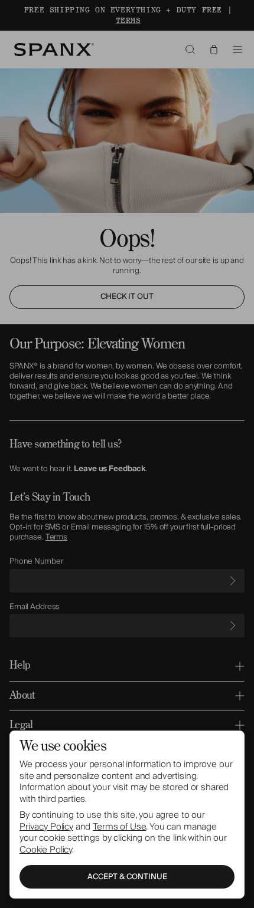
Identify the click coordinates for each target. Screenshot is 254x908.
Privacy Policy (46, 826)
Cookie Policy (45, 849)
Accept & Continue (127, 876)
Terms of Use (119, 826)
